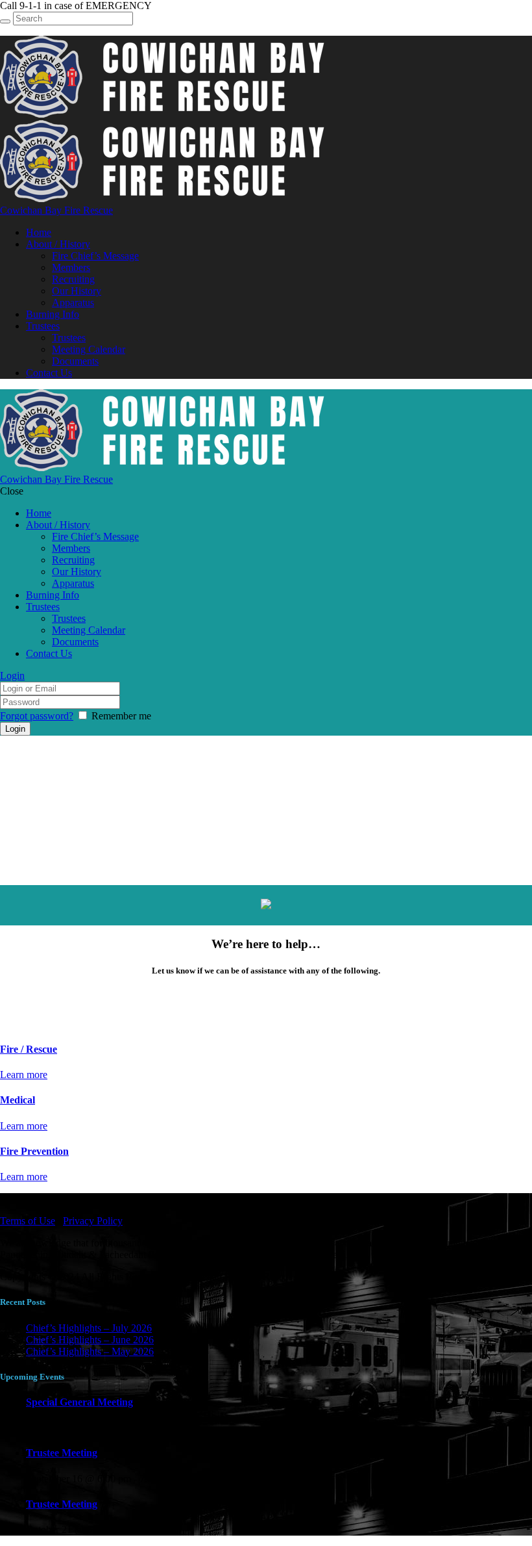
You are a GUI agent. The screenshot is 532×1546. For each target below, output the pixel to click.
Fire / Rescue (28, 1049)
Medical (17, 1099)
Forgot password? (36, 715)
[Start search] (5, 21)
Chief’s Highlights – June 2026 (90, 1339)
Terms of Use (27, 1220)
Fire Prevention (34, 1151)
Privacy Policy (93, 1220)
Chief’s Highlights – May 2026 (90, 1351)
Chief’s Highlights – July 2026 (89, 1327)
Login (12, 675)
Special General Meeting (79, 1402)
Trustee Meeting (61, 1452)
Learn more (23, 1074)
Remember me (121, 715)
